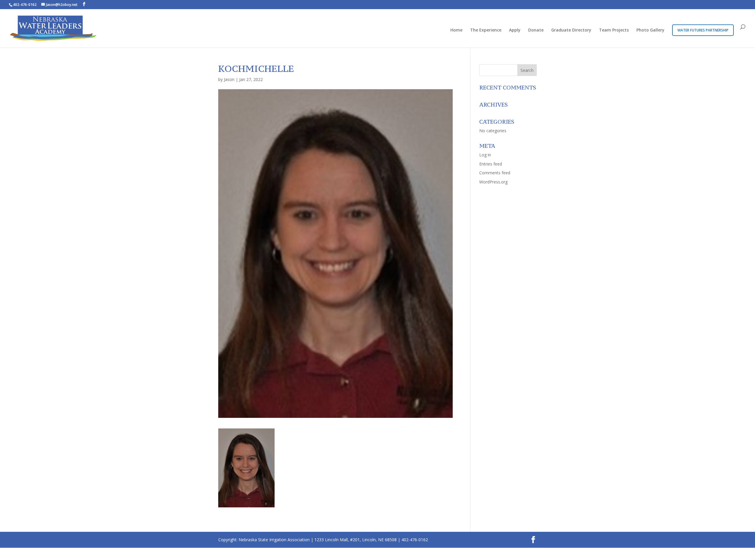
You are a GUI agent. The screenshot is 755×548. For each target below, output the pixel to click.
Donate (536, 30)
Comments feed (494, 173)
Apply (515, 30)
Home (456, 30)
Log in (485, 155)
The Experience (485, 30)
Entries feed (490, 164)
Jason (229, 79)
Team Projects (614, 30)
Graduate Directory (571, 30)
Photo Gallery (650, 30)
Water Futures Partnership (702, 30)
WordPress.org (493, 182)
